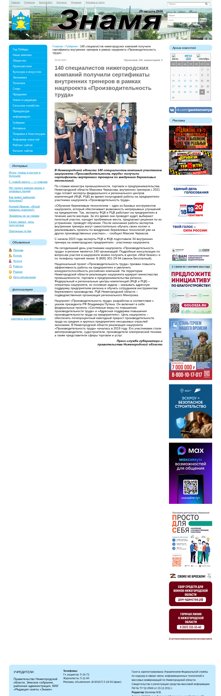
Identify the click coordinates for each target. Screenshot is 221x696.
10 (173, 81)
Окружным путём (20, 231)
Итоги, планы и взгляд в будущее (25, 174)
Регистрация (174, 26)
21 (196, 86)
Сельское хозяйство (26, 105)
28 (196, 92)
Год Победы (20, 49)
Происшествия (22, 66)
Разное (17, 271)
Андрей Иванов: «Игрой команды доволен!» (24, 208)
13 (190, 81)
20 (190, 86)
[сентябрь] (203, 57)
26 (185, 92)
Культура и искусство (27, 71)
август (188, 55)
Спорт (17, 88)
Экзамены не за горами (24, 215)
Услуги (17, 261)
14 (196, 81)
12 (185, 81)
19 (185, 86)
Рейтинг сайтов (23, 145)
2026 (188, 58)
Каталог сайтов (23, 150)
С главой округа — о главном (28, 182)
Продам (18, 250)
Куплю (17, 255)
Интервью (19, 128)
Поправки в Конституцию (29, 134)
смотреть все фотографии (28, 318)
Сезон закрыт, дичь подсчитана (21, 223)
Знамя (21, 20)
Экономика (20, 77)
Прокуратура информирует (21, 114)
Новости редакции (24, 100)
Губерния (19, 122)
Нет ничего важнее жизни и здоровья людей (26, 189)
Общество (19, 60)
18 (179, 86)
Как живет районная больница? (22, 199)
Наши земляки (22, 55)
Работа (17, 266)
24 (173, 92)
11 (179, 81)
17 (173, 86)
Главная (57, 46)
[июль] (176, 57)
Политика (19, 83)
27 (190, 92)
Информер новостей (26, 139)
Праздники (20, 94)
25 (179, 92)
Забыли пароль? (202, 26)
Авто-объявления (24, 277)
